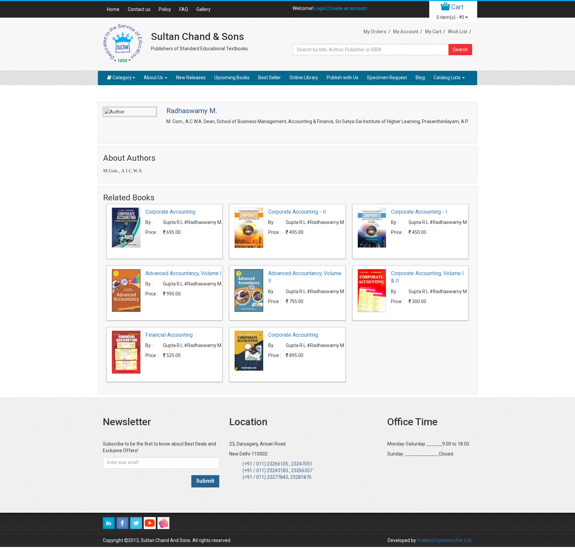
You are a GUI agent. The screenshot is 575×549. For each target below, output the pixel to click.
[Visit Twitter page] (136, 523)
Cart (457, 7)
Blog (420, 77)
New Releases (191, 77)
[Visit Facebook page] (122, 523)
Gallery (203, 9)
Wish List (457, 31)
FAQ (183, 9)
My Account (405, 31)
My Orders (374, 31)
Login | (321, 8)
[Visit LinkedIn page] (109, 523)
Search (460, 49)
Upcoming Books (232, 77)
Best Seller (269, 77)
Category (122, 77)
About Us (154, 77)
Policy (165, 9)
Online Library (303, 77)
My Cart (433, 31)
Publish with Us (342, 77)
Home (113, 9)
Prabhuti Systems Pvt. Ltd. (444, 540)
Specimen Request (387, 77)
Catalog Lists (448, 77)
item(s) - (450, 17)
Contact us (139, 9)
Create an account (347, 8)
